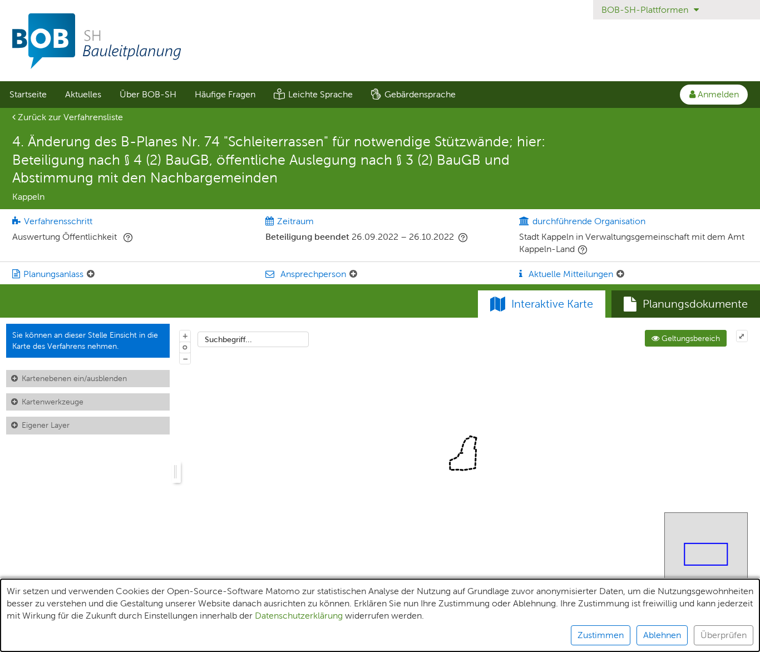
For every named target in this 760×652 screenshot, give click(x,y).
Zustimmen (601, 635)
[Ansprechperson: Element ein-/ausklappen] (353, 274)
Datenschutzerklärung (299, 615)
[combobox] (253, 339)
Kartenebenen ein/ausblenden (74, 378)
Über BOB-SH (148, 94)
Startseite (28, 94)
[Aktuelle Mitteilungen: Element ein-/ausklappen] (620, 274)
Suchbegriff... (228, 339)
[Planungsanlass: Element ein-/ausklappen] (91, 274)
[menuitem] (28, 94)
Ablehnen (662, 635)
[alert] (380, 615)
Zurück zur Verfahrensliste (69, 117)
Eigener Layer (46, 425)
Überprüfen (723, 635)
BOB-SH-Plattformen (645, 9)
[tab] (685, 304)
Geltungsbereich (689, 338)
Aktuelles (83, 94)
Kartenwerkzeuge (52, 401)
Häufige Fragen (225, 94)
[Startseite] (380, 41)
